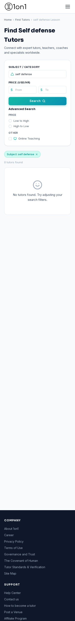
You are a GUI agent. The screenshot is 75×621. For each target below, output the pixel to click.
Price (12, 114)
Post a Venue (13, 612)
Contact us (11, 599)
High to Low (21, 126)
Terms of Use (13, 548)
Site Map (10, 573)
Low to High (21, 120)
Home (8, 19)
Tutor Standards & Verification (24, 567)
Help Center (12, 593)
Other (13, 132)
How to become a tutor (20, 605)
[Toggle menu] (68, 6)
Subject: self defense (20, 154)
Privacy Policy (14, 541)
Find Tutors (22, 19)
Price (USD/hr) (19, 82)
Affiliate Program (15, 618)
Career (9, 535)
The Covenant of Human (21, 560)
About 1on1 (11, 528)
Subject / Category (24, 67)
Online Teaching (29, 138)
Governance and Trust (19, 554)
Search (35, 101)
